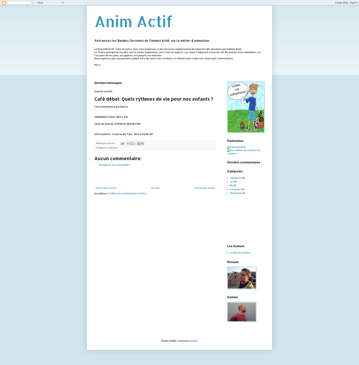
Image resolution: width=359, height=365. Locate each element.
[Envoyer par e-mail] (128, 143)
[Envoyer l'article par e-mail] (122, 143)
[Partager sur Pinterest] (142, 143)
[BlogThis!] (132, 143)
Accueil (155, 188)
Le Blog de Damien (240, 252)
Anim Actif (133, 21)
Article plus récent (105, 188)
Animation (113, 147)
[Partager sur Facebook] (139, 143)
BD (231, 185)
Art (232, 181)
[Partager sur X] (135, 143)
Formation (235, 189)
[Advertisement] (162, 73)
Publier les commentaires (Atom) (127, 193)
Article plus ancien (204, 188)
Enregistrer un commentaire (114, 164)
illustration (236, 193)
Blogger (193, 340)
